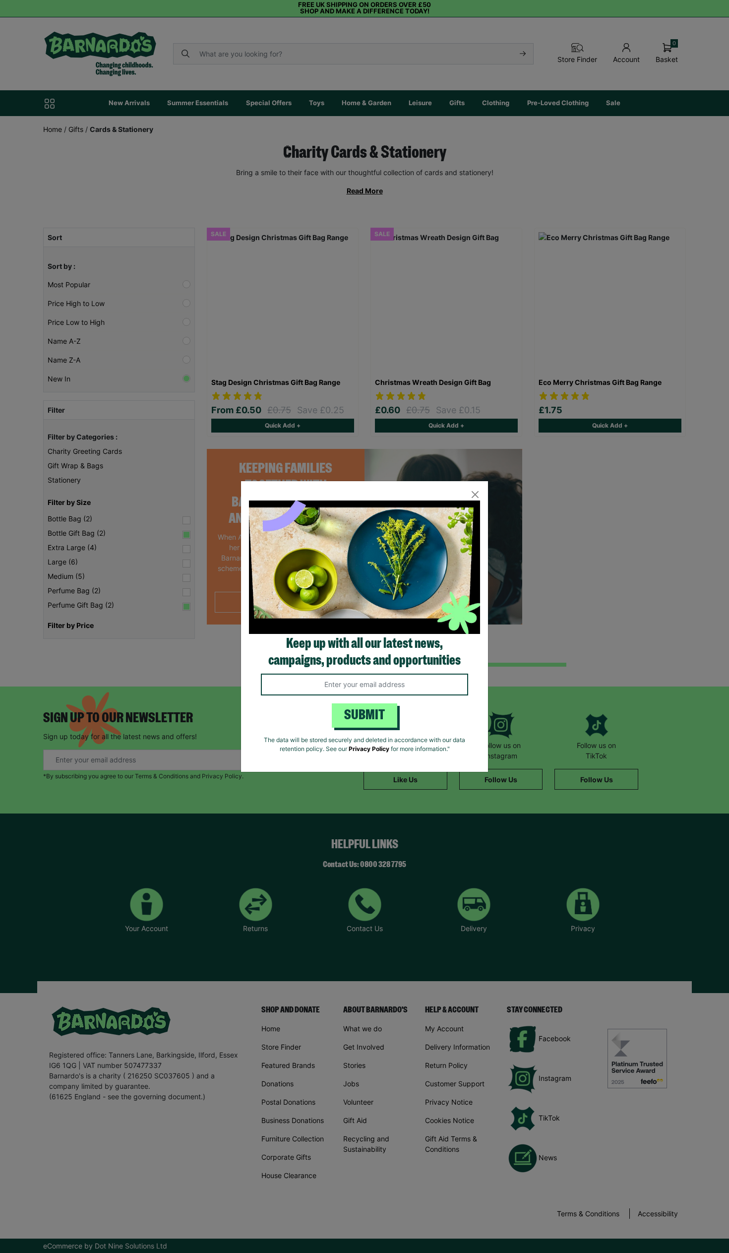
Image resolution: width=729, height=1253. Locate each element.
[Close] (475, 494)
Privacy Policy (369, 748)
